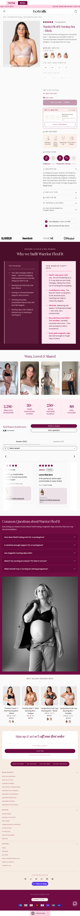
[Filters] (5, 448)
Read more (47, 185)
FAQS (4, 848)
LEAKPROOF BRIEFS (8, 784)
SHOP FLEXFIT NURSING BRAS (11, 787)
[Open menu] (6, 11)
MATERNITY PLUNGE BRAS (10, 794)
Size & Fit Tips (51, 192)
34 (52, 68)
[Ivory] (53, 56)
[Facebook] (25, 879)
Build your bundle (60, 124)
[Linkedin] (47, 879)
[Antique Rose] (66, 56)
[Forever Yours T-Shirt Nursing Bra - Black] (11, 695)
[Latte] (9, 721)
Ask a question (54, 430)
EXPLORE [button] (5, 810)
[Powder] (50, 719)
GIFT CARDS (6, 821)
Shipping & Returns (54, 203)
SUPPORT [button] (5, 844)
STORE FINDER (6, 814)
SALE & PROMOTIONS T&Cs (11, 858)
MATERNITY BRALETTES (9, 798)
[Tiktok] (31, 879)
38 (66, 68)
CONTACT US (6, 866)
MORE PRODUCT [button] (8, 772)
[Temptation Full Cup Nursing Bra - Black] (49, 695)
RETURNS (5, 855)
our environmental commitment (53, 209)
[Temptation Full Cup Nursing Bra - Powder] (68, 695)
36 (59, 68)
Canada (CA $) (38, 899)
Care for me (50, 198)
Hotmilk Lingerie (38, 894)
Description (50, 169)
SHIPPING (5, 851)
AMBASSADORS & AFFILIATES (11, 824)
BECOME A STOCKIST (9, 817)
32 (45, 68)
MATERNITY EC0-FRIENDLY (10, 791)
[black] (46, 56)
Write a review (54, 426)
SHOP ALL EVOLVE (7, 780)
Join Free (40, 751)
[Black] (13, 721)
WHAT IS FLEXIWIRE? (8, 835)
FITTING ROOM (6, 828)
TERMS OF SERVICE (8, 862)
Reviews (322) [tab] (21, 441)
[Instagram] (42, 879)
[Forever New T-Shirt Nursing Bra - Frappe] (30, 695)
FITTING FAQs (6, 832)
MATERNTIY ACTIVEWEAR (10, 805)
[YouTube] (52, 879)
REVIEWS (5, 839)
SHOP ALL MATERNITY (9, 776)
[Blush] (59, 56)
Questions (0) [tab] (58, 441)
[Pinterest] (36, 879)
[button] (48, 22)
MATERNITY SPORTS (8, 801)
